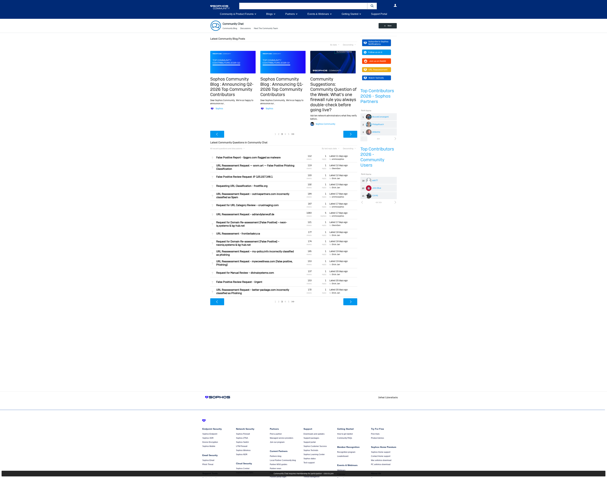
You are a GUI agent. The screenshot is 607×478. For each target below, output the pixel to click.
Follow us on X (375, 52)
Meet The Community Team (266, 28)
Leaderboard (342, 456)
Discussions (245, 28)
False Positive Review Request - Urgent (239, 282)
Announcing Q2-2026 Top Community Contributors (232, 89)
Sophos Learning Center (314, 454)
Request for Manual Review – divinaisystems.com (245, 272)
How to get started (345, 434)
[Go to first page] (376, 202)
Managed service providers (281, 438)
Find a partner (276, 434)
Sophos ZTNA (242, 438)
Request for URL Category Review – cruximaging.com (247, 205)
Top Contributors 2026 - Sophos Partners (377, 96)
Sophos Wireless (243, 450)
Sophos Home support (380, 452)
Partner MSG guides (278, 464)
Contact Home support (380, 456)
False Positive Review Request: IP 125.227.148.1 (244, 176)
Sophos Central (242, 468)
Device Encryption (210, 442)
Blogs (269, 14)
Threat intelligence (311, 477)
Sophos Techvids (311, 450)
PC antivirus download (380, 464)
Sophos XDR (208, 438)
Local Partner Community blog (283, 460)
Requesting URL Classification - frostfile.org (241, 186)
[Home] (224, 7)
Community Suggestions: (323, 81)
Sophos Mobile (208, 446)
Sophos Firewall (243, 434)
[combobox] (303, 6)
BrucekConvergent (380, 117)
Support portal (310, 442)
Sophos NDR (241, 454)
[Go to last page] (378, 138)
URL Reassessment (377, 69)
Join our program (277, 442)
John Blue (376, 188)
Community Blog (230, 28)
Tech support (309, 463)
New (390, 25)
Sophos (219, 108)
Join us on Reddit (377, 61)
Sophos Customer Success (315, 446)
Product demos (377, 438)
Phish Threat (207, 464)
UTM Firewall (241, 446)
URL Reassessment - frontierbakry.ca (238, 233)
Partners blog (275, 456)
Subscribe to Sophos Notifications (378, 42)
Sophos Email (208, 460)
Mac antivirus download (381, 460)
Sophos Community (325, 124)
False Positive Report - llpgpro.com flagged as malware (248, 157)
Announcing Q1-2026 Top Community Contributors (281, 89)
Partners (290, 14)
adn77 (375, 180)
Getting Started (350, 14)
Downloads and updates (314, 434)
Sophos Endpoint (209, 434)
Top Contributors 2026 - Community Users (377, 157)
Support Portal (379, 14)
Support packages (311, 438)
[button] (372, 6)
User (395, 5)
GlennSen (336, 168)
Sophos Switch (242, 442)
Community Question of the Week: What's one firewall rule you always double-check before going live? (333, 100)
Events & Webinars (318, 14)
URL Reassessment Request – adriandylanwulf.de (245, 214)
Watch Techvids (376, 77)
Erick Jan (336, 178)
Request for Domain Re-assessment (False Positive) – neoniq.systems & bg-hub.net (247, 243)
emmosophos (338, 159)
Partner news (275, 468)
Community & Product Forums (237, 14)
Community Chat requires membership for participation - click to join (304, 473)
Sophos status (310, 458)
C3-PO (375, 195)
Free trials (375, 434)
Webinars (341, 470)
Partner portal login (278, 477)
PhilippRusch (378, 124)
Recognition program (346, 452)
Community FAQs (344, 438)
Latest (338, 156)
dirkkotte (376, 132)
